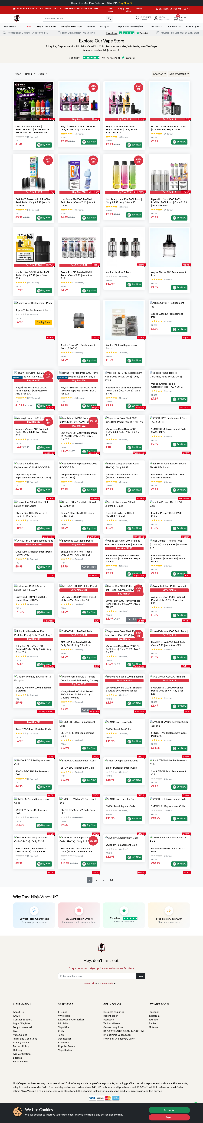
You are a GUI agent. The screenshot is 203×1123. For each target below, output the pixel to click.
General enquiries (113, 1027)
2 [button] (96, 879)
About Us (18, 1012)
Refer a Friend (20, 1061)
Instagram (154, 1016)
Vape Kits (63, 1027)
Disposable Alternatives (71, 1019)
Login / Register (21, 1023)
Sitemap (17, 1058)
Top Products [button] (11, 26)
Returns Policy (21, 1046)
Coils (61, 1031)
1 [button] (89, 879)
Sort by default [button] (178, 74)
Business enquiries (113, 1012)
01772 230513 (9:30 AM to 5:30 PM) (123, 1031)
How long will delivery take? (119, 1038)
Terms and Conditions (25, 1038)
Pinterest (154, 1027)
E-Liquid (62, 1012)
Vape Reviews (65, 1050)
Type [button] (17, 74)
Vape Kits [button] (173, 26)
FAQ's (16, 1016)
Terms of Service (106, 983)
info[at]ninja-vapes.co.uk (117, 1035)
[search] (109, 19)
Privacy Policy (90, 983)
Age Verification (22, 1054)
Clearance (63, 1042)
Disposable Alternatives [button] (130, 26)
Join (140, 976)
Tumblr (152, 1023)
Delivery (138, 9)
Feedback (108, 1019)
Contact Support (22, 1019)
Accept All (169, 1110)
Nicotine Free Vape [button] (72, 26)
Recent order (110, 1016)
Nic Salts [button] (156, 26)
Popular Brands (66, 1046)
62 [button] (111, 879)
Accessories (64, 1038)
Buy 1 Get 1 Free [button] (46, 26)
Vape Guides (20, 1035)
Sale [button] (29, 26)
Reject (169, 1117)
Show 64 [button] (158, 74)
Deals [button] (41, 74)
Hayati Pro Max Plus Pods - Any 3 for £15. (100, 3)
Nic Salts (63, 1023)
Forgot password (22, 1027)
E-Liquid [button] (104, 26)
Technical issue (111, 1023)
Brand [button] (29, 74)
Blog (120, 9)
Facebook (154, 1012)
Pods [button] (90, 26)
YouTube (153, 1019)
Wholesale (64, 1016)
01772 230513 (165, 9)
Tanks (61, 1035)
